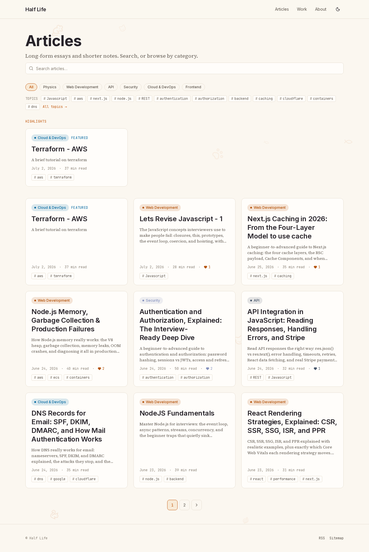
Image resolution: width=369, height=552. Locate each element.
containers (321, 98)
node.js (122, 98)
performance (282, 479)
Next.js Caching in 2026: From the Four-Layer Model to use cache (287, 227)
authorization (209, 98)
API (111, 87)
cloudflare (291, 98)
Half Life (35, 9)
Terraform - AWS (59, 149)
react (256, 479)
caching (264, 98)
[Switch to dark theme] (338, 9)
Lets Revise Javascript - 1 (181, 219)
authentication (172, 98)
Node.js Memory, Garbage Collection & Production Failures (65, 320)
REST (144, 98)
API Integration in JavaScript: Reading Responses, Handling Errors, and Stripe (282, 324)
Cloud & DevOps (162, 87)
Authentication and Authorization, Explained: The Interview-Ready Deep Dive (181, 324)
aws (78, 98)
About (320, 9)
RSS (322, 538)
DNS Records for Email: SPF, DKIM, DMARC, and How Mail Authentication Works (68, 426)
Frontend (193, 87)
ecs (54, 377)
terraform (60, 177)
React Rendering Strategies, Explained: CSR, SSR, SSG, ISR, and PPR (292, 422)
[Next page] (196, 505)
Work (302, 9)
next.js (98, 98)
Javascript (55, 98)
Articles (282, 9)
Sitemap (337, 538)
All (31, 87)
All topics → (55, 106)
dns (32, 106)
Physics (50, 87)
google (57, 479)
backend (239, 98)
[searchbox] (184, 68)
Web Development (82, 87)
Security (131, 87)
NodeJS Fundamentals (177, 413)
